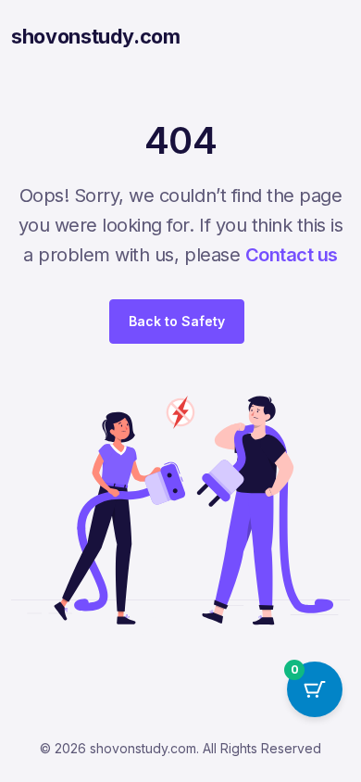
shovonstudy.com (95, 36)
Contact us (291, 255)
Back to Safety (177, 321)
